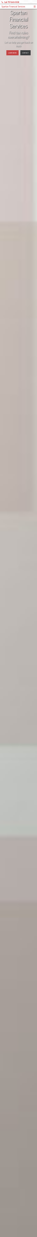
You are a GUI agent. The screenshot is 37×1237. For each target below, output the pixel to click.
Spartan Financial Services (13, 6)
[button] (34, 6)
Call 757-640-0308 (11, 2)
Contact (25, 53)
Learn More (12, 53)
